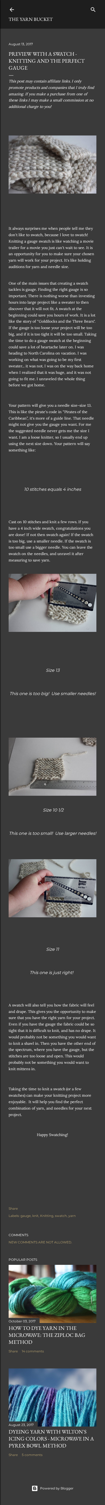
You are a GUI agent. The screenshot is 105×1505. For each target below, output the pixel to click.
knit (35, 1216)
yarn (72, 1216)
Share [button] (13, 1208)
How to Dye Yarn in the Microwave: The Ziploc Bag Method (47, 1335)
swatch (61, 1216)
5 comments (32, 1455)
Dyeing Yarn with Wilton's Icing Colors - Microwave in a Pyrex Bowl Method (51, 1438)
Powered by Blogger (57, 1488)
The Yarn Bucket (31, 19)
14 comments (33, 1351)
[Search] (93, 8)
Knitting (46, 1216)
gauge (25, 1216)
